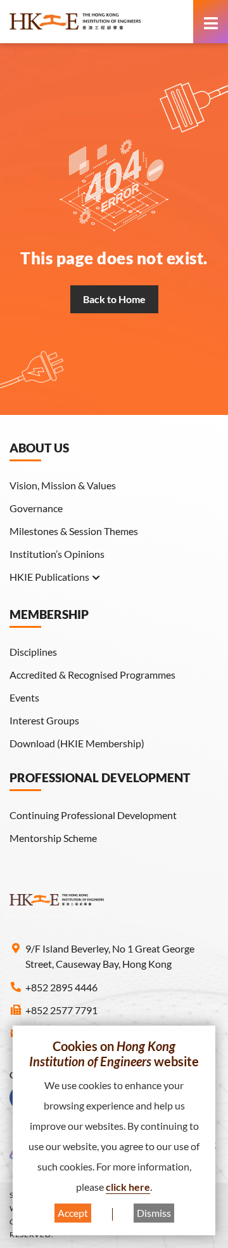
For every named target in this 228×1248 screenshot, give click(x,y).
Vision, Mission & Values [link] (63, 485)
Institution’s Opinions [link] (57, 554)
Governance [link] (36, 508)
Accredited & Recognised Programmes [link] (92, 674)
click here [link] (128, 1187)
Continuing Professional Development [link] (93, 815)
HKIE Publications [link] (49, 577)
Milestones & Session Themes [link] (74, 531)
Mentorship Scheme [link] (53, 838)
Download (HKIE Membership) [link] (77, 743)
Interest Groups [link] (44, 720)
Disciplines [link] (33, 652)
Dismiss (154, 1213)
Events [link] (24, 697)
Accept (73, 1213)
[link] (98, 21)
